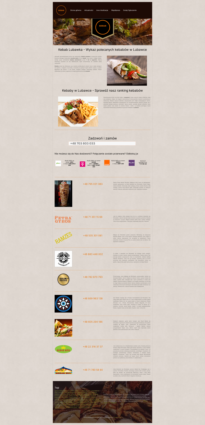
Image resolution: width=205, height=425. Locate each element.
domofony (73, 394)
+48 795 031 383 (93, 184)
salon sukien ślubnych (83, 399)
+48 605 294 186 (93, 321)
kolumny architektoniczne (61, 395)
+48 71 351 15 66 (92, 216)
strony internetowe (94, 399)
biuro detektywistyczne (71, 392)
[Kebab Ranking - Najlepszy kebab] (61, 10)
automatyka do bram (84, 390)
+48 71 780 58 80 (93, 369)
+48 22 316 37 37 (93, 346)
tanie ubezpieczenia (78, 401)
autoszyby (61, 392)
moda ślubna (65, 397)
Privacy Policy (117, 417)
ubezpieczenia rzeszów (81, 402)
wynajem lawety (75, 404)
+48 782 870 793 (93, 277)
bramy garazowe (92, 392)
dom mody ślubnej (65, 394)
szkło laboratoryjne (67, 401)
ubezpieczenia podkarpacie (67, 402)
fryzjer (78, 394)
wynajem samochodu (86, 404)
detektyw (57, 394)
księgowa (93, 395)
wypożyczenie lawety (71, 407)
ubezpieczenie (92, 402)
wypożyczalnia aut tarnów (72, 406)
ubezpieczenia (88, 401)
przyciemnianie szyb (65, 399)
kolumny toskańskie (85, 395)
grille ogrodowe (94, 394)
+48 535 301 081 (92, 235)
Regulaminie (114, 402)
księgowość (58, 397)
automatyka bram (74, 390)
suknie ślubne (58, 401)
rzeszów (74, 399)
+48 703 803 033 (82, 143)
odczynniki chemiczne (84, 397)
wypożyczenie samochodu (85, 407)
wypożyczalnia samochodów (87, 406)
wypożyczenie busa (60, 407)
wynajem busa (66, 404)
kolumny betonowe (74, 395)
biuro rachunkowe (82, 392)
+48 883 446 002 (93, 254)
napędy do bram (73, 397)
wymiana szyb (58, 404)
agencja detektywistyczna (61, 390)
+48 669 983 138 (93, 298)
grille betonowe (85, 394)
